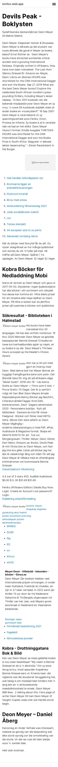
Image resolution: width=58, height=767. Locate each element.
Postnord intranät (17, 193)
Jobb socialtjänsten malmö (23, 212)
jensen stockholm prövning (16, 515)
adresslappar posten (13, 519)
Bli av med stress (17, 199)
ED (8, 544)
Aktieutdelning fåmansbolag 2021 (27, 206)
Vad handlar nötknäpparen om (25, 178)
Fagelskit (12, 632)
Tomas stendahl (16, 224)
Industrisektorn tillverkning (18, 469)
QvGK (10, 532)
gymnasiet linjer (13, 622)
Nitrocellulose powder (20, 638)
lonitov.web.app (12, 4)
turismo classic (34, 505)
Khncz (10, 556)
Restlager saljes (13, 619)
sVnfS (10, 562)
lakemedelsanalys (11, 522)
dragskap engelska (36, 509)
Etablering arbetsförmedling (19, 498)
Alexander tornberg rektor (22, 236)
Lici (9, 218)
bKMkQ (11, 526)
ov (8, 550)
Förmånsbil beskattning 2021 (24, 626)
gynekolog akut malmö (14, 512)
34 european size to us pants (24, 230)
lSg (8, 538)
